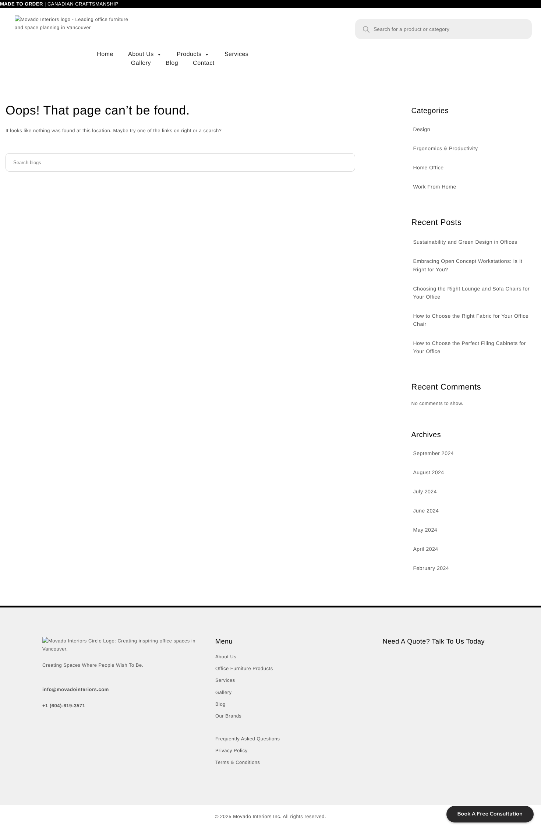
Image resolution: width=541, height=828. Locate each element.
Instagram (89, 740)
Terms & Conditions (237, 762)
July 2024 (425, 491)
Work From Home (434, 187)
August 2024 (428, 472)
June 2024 (426, 511)
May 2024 (425, 530)
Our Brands (228, 716)
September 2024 (433, 453)
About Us (148, 47)
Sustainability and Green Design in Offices (465, 242)
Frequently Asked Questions (247, 738)
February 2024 (431, 568)
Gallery (144, 56)
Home (108, 47)
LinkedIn (155, 740)
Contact (207, 56)
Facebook (55, 740)
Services (240, 47)
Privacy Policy (231, 750)
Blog (175, 56)
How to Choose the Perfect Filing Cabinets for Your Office (469, 347)
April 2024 (425, 549)
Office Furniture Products (244, 668)
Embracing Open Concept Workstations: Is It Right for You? (468, 265)
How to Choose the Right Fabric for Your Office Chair (471, 320)
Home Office (428, 167)
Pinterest (123, 740)
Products (197, 47)
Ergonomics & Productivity (445, 148)
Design (422, 129)
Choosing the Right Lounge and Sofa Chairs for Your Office (471, 293)
